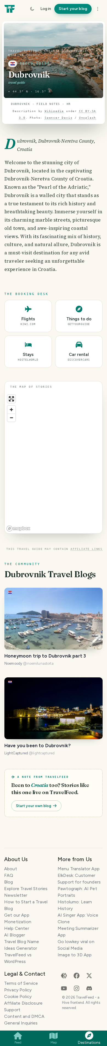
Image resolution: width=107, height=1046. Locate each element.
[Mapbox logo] (18, 528)
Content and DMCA (24, 1016)
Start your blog (73, 8)
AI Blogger (14, 935)
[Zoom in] (11, 410)
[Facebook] (76, 975)
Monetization (17, 921)
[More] (98, 9)
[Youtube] (64, 988)
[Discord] (89, 988)
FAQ (8, 875)
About (10, 868)
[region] (53, 462)
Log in (45, 8)
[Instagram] (76, 988)
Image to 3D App (75, 954)
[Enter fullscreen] (11, 399)
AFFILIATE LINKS (87, 548)
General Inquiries (21, 1023)
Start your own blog (33, 805)
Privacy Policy (18, 989)
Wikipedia (54, 111)
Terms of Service (21, 983)
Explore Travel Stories (25, 888)
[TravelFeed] (9, 9)
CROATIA (52, 50)
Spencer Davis (58, 117)
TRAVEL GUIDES (23, 50)
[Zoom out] (11, 418)
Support (12, 1009)
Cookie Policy (18, 996)
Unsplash (87, 117)
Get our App (16, 915)
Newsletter (15, 895)
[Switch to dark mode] (32, 9)
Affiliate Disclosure (23, 1003)
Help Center (16, 928)
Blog (8, 882)
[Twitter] (89, 975)
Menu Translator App (79, 868)
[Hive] (64, 975)
